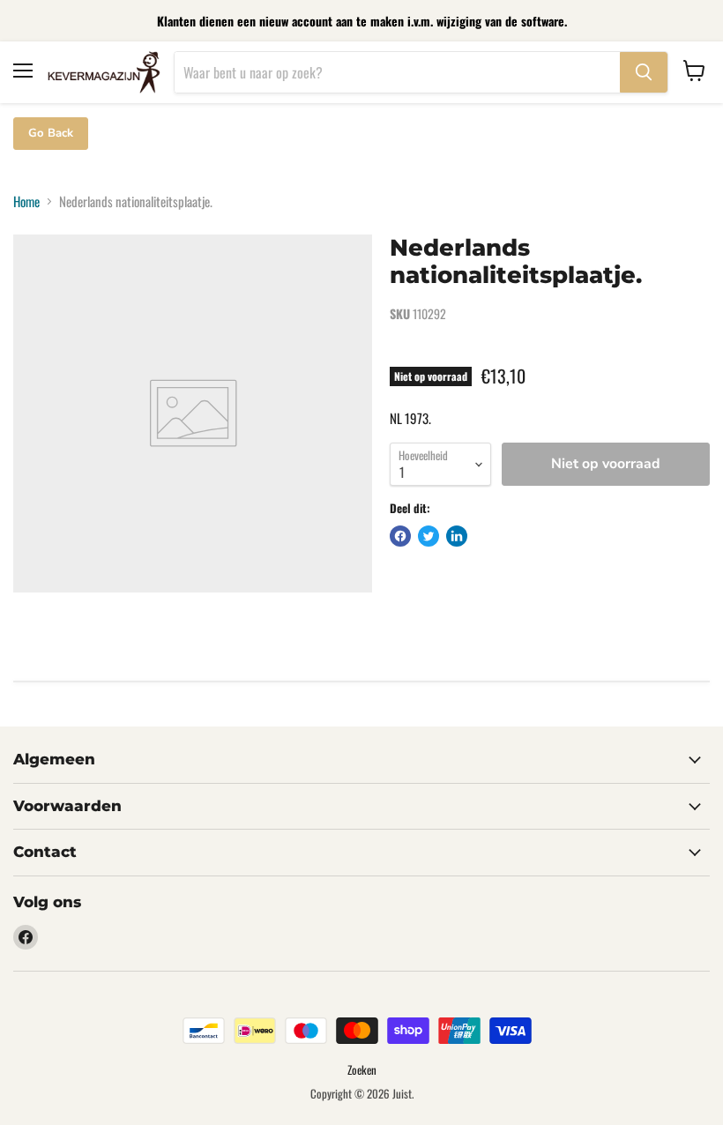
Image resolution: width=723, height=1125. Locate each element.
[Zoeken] (643, 72)
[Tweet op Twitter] (428, 536)
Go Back (50, 133)
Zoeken (361, 1069)
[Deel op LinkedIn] (456, 536)
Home (26, 201)
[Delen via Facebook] (400, 536)
